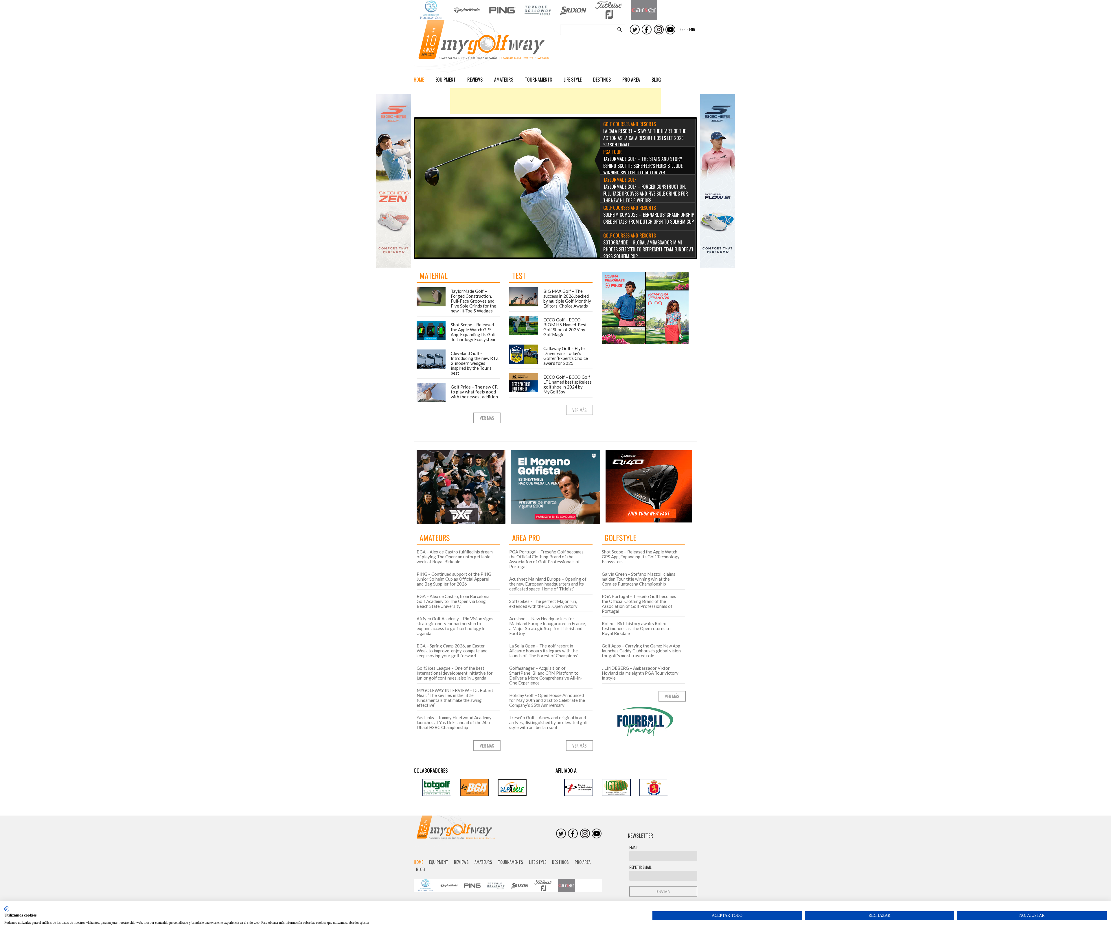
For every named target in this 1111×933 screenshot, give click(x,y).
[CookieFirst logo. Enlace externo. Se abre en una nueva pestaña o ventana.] (6, 909)
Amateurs (503, 79)
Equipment (445, 79)
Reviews (475, 79)
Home (419, 79)
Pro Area (631, 79)
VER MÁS (487, 418)
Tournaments (538, 79)
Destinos (602, 79)
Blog (656, 79)
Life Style (573, 79)
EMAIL (633, 847)
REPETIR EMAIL (640, 867)
